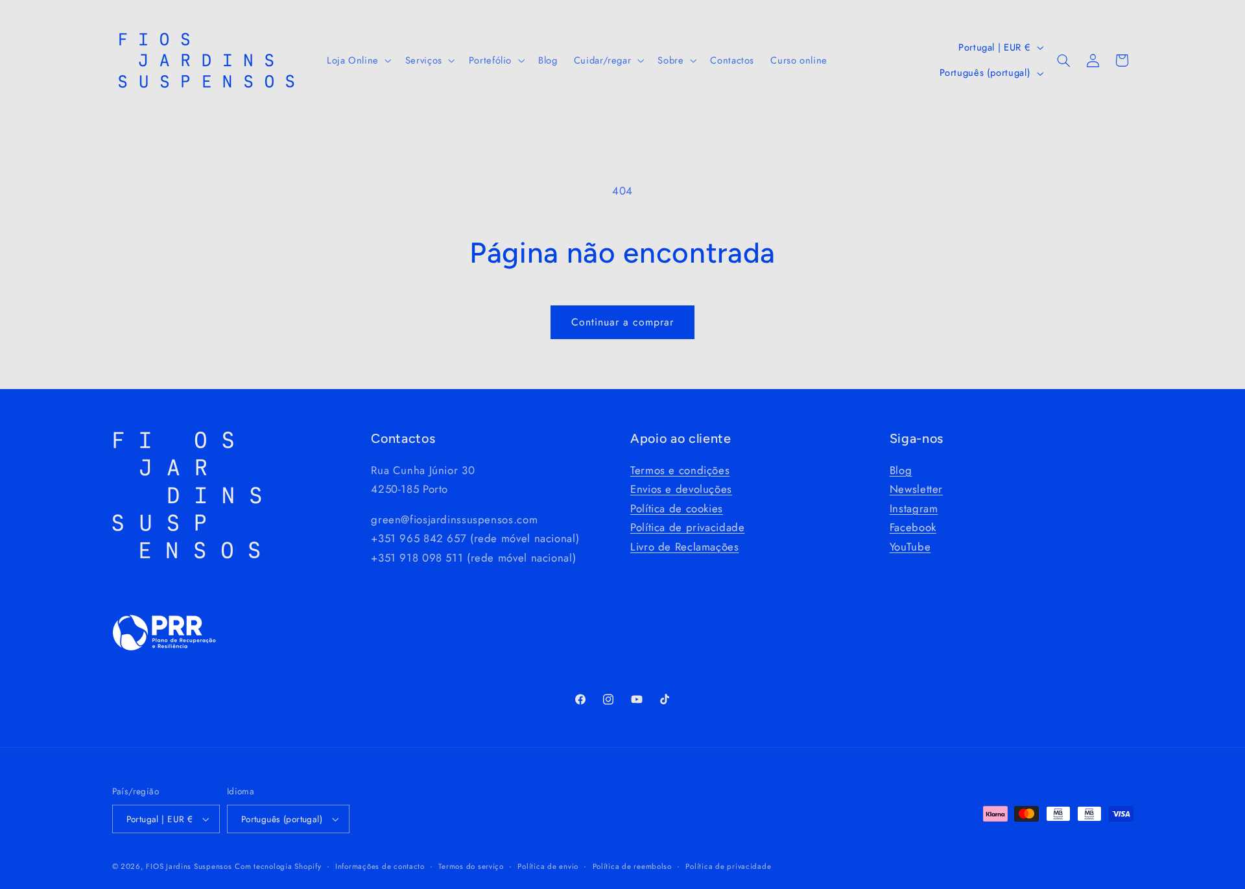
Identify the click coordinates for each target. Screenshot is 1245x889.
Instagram (914, 508)
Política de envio (547, 865)
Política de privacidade (687, 527)
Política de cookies (676, 508)
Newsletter (916, 489)
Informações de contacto (380, 865)
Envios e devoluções (681, 489)
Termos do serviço (471, 865)
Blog (901, 470)
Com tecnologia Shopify (278, 866)
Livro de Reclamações (684, 546)
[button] (357, 60)
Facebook (913, 527)
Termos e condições (679, 470)
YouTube (910, 546)
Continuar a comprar (622, 321)
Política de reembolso (632, 865)
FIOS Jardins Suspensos (188, 866)
